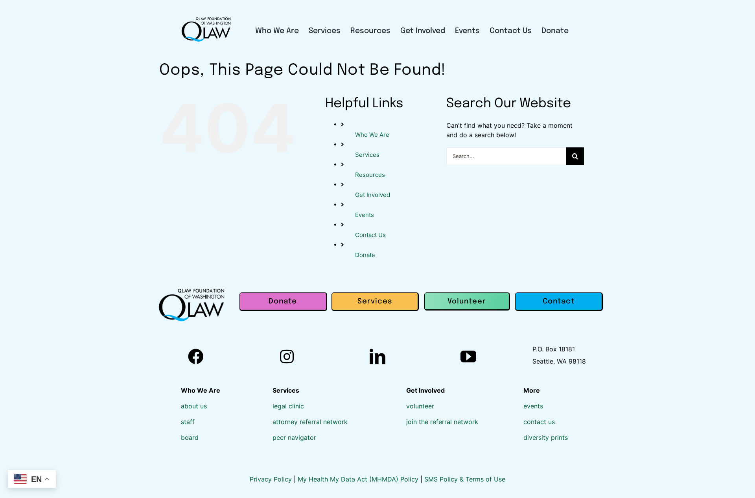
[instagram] (287, 356)
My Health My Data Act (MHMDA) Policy (359, 479)
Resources (370, 174)
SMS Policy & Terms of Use (464, 479)
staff (188, 422)
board (190, 437)
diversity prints (545, 437)
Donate (365, 255)
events (533, 406)
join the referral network (442, 422)
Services (367, 154)
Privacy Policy (272, 479)
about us (194, 406)
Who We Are (372, 134)
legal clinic (288, 406)
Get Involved (372, 194)
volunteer (420, 406)
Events (364, 215)
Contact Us (370, 235)
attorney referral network (310, 422)
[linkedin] (377, 356)
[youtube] (468, 356)
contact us (539, 422)
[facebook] (196, 356)
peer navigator (294, 437)
